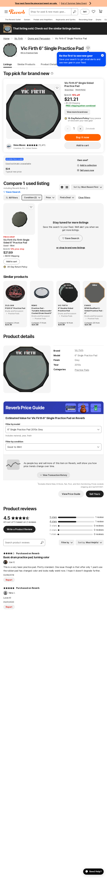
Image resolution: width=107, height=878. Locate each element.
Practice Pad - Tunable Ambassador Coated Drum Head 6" (41, 310)
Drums (98, 19)
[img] (32, 145)
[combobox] (51, 429)
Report (9, 580)
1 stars (53, 534)
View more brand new (77, 112)
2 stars (53, 530)
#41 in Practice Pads (29, 53)
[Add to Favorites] (88, 48)
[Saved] (93, 11)
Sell (85, 11)
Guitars (27, 19)
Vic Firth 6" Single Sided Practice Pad (79, 84)
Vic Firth (79, 350)
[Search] (74, 11)
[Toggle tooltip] (52, 73)
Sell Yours (94, 494)
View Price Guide (71, 494)
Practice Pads (82, 370)
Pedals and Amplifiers (43, 19)
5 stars (53, 517)
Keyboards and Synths (66, 19)
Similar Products (26, 64)
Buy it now (82, 137)
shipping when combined (81, 105)
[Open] (98, 429)
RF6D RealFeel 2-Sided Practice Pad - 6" (93, 310)
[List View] (67, 187)
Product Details (49, 64)
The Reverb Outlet (13, 19)
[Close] (102, 55)
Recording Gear (86, 19)
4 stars (53, 521)
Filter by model (13, 424)
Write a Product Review (19, 529)
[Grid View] (62, 187)
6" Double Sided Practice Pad (65, 309)
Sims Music (19, 145)
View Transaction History (55, 475)
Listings (7, 64)
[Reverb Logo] (17, 11)
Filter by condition (14, 441)
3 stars (53, 525)
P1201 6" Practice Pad (15, 308)
